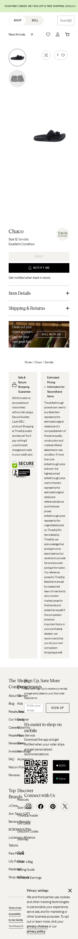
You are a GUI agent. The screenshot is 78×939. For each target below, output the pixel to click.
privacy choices (37, 926)
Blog (11, 704)
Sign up (57, 707)
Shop (17, 20)
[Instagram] (28, 806)
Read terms (30, 698)
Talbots (13, 845)
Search (64, 20)
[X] (65, 806)
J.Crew (13, 806)
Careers (14, 728)
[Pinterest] (53, 806)
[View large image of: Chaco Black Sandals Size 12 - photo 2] (17, 77)
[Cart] (67, 34)
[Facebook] (40, 806)
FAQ (11, 759)
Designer (23, 719)
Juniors (22, 712)
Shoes (28, 362)
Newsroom (16, 743)
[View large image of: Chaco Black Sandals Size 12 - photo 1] (17, 58)
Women (22, 696)
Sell (35, 20)
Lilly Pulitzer (16, 861)
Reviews (14, 775)
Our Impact (16, 719)
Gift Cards (23, 823)
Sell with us (51, 334)
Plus (20, 735)
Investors (15, 751)
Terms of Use (15, 907)
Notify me (41, 267)
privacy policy (36, 931)
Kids (20, 704)
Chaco (16, 231)
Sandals (49, 362)
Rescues (23, 800)
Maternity (23, 728)
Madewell (15, 869)
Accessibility (15, 914)
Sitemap (22, 839)
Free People (16, 853)
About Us (15, 696)
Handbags (24, 751)
